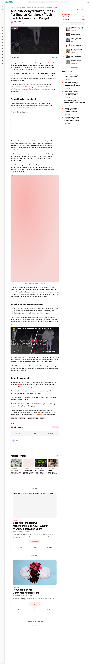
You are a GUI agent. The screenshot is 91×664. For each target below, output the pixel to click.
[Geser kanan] (57, 456)
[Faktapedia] (2, 26)
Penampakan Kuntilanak (33, 418)
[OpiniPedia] (2, 44)
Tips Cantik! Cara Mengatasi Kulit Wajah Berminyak (72, 75)
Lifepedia (12, 476)
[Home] (2, 6)
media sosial (50, 63)
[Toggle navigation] (2, 2)
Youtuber (43, 418)
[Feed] (2, 15)
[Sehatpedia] (2, 29)
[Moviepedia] (2, 38)
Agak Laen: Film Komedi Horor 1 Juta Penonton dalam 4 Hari (39, 472)
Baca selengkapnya (34, 541)
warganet (41, 317)
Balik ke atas (34, 625)
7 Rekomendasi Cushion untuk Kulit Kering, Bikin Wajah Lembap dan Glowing (72, 84)
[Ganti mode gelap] (85, 2)
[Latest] (2, 9)
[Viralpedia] (2, 32)
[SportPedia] (2, 47)
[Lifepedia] (2, 35)
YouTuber (21, 384)
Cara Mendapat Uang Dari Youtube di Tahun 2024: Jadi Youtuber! (28, 472)
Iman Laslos (14, 418)
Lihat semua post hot (73, 67)
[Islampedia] (2, 53)
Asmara (24, 476)
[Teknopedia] (2, 62)
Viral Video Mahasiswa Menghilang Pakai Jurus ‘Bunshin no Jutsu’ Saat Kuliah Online (30, 525)
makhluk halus (22, 418)
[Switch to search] (29, 2)
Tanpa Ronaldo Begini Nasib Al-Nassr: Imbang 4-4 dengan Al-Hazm (71, 110)
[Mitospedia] (2, 50)
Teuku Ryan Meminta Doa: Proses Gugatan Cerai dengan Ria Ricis (52, 472)
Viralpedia (19, 7)
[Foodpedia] (2, 56)
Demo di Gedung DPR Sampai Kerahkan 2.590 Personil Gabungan (74, 101)
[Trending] (2, 12)
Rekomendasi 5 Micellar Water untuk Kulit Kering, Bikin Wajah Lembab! (71, 93)
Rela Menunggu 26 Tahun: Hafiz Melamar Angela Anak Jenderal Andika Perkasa (72, 119)
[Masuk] (88, 2)
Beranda (13, 7)
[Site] (2, 18)
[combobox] (49, 2)
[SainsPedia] (2, 59)
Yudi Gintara (17, 21)
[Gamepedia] (2, 41)
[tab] (66, 24)
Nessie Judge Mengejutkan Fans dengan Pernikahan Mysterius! (16, 472)
